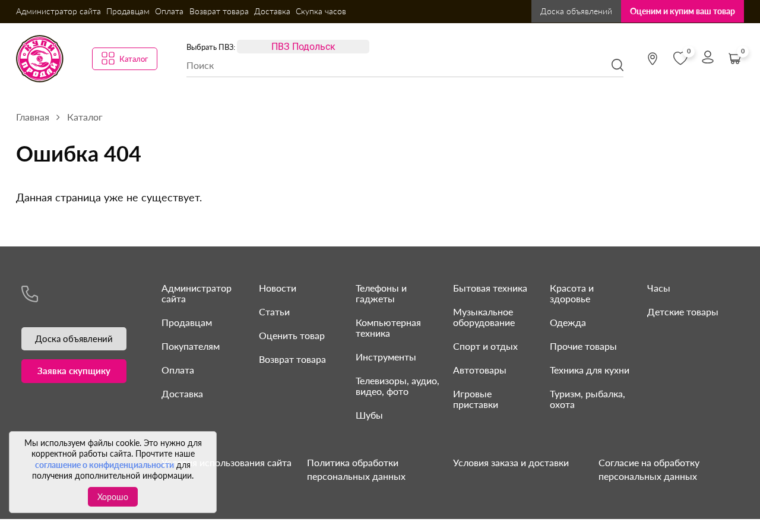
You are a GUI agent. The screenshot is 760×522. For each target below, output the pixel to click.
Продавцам (128, 11)
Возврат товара (219, 11)
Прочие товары (583, 346)
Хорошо (112, 497)
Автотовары (479, 369)
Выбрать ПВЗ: (210, 47)
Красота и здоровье (572, 293)
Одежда (568, 322)
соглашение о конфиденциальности (104, 465)
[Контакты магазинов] (652, 59)
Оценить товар (292, 335)
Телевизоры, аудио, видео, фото (397, 386)
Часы (658, 287)
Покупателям (191, 346)
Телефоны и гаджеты (381, 293)
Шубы (369, 414)
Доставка (272, 11)
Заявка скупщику (73, 370)
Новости (277, 287)
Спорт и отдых (485, 346)
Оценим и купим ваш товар (682, 11)
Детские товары (682, 311)
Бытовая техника (490, 287)
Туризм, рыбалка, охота (587, 399)
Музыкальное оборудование (484, 317)
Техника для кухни (589, 369)
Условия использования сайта (227, 462)
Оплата (169, 11)
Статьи (274, 311)
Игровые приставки (475, 399)
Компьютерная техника (388, 327)
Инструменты (386, 356)
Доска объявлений (576, 11)
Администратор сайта (58, 11)
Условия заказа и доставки (511, 462)
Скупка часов (321, 11)
